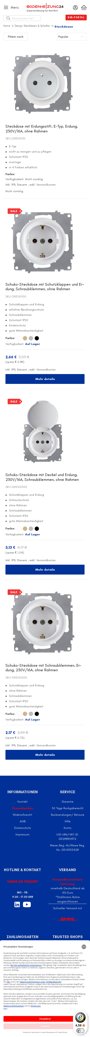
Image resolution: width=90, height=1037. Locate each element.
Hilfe (68, 821)
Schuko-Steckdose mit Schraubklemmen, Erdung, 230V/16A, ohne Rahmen (43, 668)
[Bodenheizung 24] (45, 7)
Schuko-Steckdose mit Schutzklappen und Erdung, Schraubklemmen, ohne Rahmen (44, 287)
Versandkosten (46, 184)
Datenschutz (22, 828)
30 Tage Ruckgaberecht (67, 808)
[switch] (80, 1030)
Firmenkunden (22, 808)
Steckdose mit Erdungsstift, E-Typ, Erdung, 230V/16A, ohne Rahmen (41, 129)
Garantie (67, 801)
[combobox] (26, 18)
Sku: (8, 138)
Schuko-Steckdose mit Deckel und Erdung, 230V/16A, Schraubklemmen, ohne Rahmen (42, 477)
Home (6, 25)
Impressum (22, 834)
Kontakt (22, 801)
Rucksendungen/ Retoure (67, 815)
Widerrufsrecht (22, 815)
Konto (67, 828)
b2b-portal (76, 17)
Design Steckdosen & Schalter (32, 25)
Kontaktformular (22, 887)
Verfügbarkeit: (14, 179)
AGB (22, 821)
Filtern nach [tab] (15, 37)
